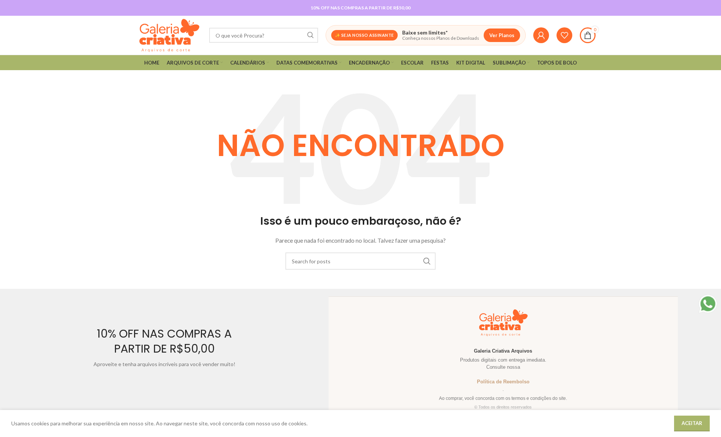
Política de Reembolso (503, 381)
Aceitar (692, 423)
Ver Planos (501, 35)
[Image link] (707, 303)
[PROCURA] (310, 35)
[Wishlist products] (564, 35)
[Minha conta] (541, 35)
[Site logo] (169, 35)
